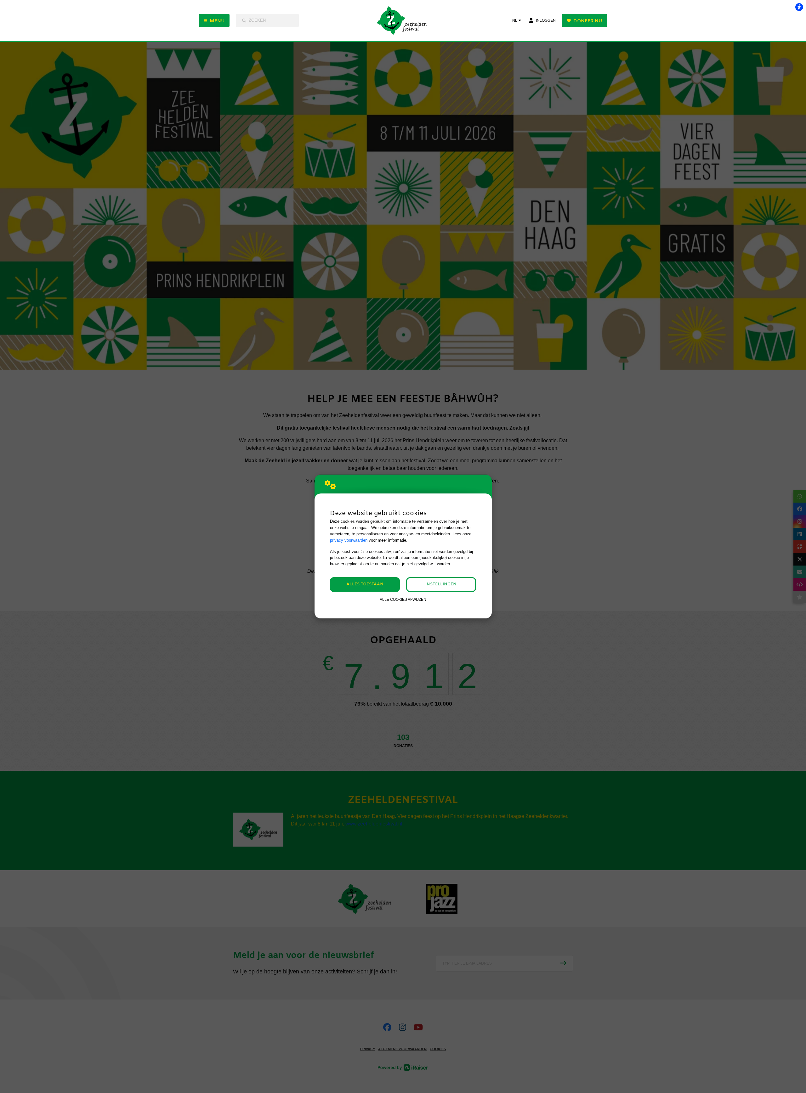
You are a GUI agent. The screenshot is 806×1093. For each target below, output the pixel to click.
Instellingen (441, 584)
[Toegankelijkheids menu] (799, 7)
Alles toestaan (364, 584)
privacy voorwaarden (348, 540)
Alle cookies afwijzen (403, 599)
